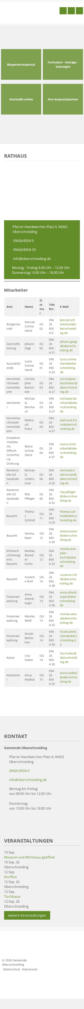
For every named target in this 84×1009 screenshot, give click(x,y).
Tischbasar (12, 896)
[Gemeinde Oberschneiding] (30, 12)
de (67, 392)
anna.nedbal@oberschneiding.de (68, 677)
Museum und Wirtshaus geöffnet (29, 857)
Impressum (30, 969)
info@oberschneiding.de (32, 258)
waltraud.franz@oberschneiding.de (68, 424)
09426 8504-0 (19, 771)
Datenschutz (11, 969)
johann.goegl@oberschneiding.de (68, 346)
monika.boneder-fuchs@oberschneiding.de (68, 557)
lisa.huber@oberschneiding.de (68, 657)
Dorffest (10, 877)
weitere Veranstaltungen (27, 915)
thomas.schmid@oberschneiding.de (68, 516)
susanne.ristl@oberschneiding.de (68, 579)
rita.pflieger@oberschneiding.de (68, 496)
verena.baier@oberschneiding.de (68, 535)
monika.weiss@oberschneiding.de (68, 618)
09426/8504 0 (23, 240)
